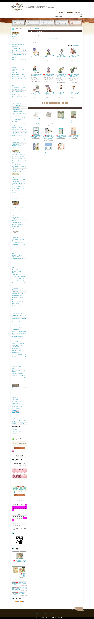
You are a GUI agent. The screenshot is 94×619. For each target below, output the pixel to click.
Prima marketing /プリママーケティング (19, 316)
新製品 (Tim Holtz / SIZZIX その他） (19, 44)
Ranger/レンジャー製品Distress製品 (19, 331)
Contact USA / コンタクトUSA (18, 119)
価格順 (74, 45)
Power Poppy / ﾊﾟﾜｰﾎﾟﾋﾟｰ (17, 311)
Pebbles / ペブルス (15, 303)
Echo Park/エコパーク (16, 181)
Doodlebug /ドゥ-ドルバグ (17, 171)
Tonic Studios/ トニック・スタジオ (18, 391)
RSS (17, 601)
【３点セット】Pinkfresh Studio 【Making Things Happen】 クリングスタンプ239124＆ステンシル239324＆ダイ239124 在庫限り (48, 121)
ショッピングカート (75, 23)
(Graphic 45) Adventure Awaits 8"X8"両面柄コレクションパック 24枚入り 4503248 (19, 588)
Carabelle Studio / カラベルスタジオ (19, 113)
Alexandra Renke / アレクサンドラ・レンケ (19, 85)
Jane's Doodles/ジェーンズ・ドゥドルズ (19, 234)
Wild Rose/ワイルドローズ (17, 406)
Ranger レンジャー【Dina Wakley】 (18, 343)
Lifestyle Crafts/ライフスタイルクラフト (19, 240)
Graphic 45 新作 (15, 34)
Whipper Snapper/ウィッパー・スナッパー (19, 404)
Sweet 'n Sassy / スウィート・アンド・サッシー (18, 371)
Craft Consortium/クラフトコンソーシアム (19, 136)
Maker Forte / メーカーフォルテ (18, 261)
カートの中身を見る (19, 448)
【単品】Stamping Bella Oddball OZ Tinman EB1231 (61, 56)
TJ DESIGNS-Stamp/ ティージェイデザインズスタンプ (19, 396)
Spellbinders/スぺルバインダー (18, 360)
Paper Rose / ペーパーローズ (17, 297)
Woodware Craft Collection (17, 408)
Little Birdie (14, 67)
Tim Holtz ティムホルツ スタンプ (19, 387)
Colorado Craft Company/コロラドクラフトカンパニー (19, 124)
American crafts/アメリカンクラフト (19, 74)
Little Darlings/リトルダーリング (18, 242)
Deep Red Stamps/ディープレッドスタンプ (19, 167)
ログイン (61, 12)
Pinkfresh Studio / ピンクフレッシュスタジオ (19, 322)
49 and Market (14, 72)
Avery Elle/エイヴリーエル (17, 89)
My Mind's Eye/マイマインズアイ (18, 276)
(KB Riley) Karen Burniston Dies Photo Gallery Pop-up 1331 (36, 136)
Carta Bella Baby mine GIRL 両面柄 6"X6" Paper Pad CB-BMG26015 (61, 152)
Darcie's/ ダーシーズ (16, 152)
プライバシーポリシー (55, 613)
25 (58, 102)
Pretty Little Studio (15, 329)
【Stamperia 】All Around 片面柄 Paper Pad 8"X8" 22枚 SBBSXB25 (19, 583)
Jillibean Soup (14, 228)
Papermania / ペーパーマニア (17, 293)
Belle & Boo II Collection (16, 36)
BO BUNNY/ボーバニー (16, 105)
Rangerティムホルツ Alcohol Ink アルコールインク (19, 334)
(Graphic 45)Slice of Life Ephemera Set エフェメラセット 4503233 (22, 575)
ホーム (19, 23)
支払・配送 (36, 613)
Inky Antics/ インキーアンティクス (18, 224)
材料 (13, 52)
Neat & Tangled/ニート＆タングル (18, 280)
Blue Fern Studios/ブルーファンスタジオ (19, 97)
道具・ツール (14, 57)
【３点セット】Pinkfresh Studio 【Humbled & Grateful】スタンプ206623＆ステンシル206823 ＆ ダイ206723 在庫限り (35, 121)
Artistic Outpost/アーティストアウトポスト (19, 70)
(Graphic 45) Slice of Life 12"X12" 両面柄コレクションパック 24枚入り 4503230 (15, 575)
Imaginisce (14, 220)
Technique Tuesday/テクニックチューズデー (19, 381)
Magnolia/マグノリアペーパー (18, 263)
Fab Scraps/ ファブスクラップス (18, 186)
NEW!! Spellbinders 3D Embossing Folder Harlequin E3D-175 (61, 136)
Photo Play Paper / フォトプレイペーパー (19, 319)
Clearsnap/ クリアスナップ (17, 46)
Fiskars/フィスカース (16, 190)
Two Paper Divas (15, 393)
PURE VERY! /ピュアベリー (17, 325)
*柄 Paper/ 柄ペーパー (16, 48)
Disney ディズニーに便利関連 (18, 156)
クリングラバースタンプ (54, 38)
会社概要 (15, 429)
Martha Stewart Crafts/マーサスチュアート (19, 272)
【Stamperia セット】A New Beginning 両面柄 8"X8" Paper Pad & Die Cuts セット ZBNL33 (19, 561)
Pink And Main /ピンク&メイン (18, 313)
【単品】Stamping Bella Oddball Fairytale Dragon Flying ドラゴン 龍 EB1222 (74, 76)
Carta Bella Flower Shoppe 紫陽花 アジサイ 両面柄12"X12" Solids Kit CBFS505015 (49, 152)
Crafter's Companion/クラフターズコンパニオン (19, 130)
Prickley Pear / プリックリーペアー (18, 327)
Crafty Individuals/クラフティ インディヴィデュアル (19, 133)
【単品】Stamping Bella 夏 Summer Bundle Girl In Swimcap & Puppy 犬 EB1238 (36, 57)
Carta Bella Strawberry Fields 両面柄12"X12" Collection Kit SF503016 (19, 593)
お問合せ (61, 23)
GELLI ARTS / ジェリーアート (18, 423)
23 (54, 102)
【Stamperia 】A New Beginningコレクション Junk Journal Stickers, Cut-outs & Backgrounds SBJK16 (73, 120)
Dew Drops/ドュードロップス (18, 164)
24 (56, 102)
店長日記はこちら (19, 497)
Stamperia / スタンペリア (17, 364)
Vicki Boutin (14, 63)
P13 (13, 299)
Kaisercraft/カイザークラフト (17, 237)
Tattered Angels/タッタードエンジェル (19, 375)
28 (65, 102)
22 (51, 102)
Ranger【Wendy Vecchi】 (16, 348)
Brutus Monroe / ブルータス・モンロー (19, 101)
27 (63, 102)
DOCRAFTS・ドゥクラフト (17, 169)
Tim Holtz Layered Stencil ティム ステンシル (19, 55)
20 (47, 102)
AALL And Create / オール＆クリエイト (19, 92)
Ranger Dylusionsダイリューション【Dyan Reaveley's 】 (18, 346)
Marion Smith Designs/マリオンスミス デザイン (19, 266)
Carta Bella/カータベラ (16, 107)
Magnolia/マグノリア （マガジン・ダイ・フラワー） (19, 256)
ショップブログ (47, 23)
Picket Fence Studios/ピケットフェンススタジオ (19, 306)
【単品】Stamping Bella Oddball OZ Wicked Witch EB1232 (49, 56)
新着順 (77, 45)
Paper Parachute (15, 291)
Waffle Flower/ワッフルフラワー (18, 401)
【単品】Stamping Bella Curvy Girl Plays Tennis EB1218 (61, 93)
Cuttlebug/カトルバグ (16, 147)
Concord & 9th (14, 121)
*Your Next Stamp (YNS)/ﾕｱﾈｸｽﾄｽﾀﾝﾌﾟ (19, 414)
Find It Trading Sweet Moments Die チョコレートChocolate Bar (73, 136)
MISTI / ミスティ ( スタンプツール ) (19, 50)
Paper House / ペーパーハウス (17, 295)
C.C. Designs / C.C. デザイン (17, 111)
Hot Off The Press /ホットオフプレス (19, 211)
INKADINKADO (15, 226)
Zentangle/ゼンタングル (16, 418)
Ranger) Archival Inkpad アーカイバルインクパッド (19, 337)
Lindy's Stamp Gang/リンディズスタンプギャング (19, 253)
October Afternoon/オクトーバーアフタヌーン (19, 283)
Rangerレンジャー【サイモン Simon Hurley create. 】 (19, 340)
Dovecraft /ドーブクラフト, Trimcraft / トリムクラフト (19, 161)
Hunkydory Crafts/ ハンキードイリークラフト (19, 218)
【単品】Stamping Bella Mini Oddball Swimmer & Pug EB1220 (36, 93)
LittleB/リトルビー (15, 247)
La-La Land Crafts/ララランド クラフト (19, 245)
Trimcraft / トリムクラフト (17, 389)
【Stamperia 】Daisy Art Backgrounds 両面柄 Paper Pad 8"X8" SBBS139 (61, 120)
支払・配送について (33, 23)
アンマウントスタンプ (37, 38)
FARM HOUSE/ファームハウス (18, 188)
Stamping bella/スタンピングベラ (18, 366)
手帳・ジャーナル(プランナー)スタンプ (19, 60)
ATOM (22, 601)
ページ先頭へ (79, 609)
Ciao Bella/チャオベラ (16, 115)
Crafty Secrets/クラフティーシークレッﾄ (19, 140)
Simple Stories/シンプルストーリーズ (19, 354)
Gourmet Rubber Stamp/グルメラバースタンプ (19, 195)
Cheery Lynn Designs (16, 109)
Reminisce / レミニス (16, 352)
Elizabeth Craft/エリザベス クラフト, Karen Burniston (19, 184)
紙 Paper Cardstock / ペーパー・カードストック (19, 41)
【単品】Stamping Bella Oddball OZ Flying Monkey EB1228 (74, 56)
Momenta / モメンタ (16, 274)
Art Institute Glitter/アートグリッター (19, 76)
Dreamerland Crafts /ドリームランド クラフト (19, 177)
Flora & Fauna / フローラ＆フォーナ (19, 192)
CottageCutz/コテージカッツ (17, 127)
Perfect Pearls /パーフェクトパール (18, 38)
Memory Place (14, 65)
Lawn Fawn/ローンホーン (17, 250)
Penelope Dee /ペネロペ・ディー (18, 309)
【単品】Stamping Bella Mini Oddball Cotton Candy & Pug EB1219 (48, 93)
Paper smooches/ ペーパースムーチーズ (19, 289)
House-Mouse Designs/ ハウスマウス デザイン (19, 214)
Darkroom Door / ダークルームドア (18, 154)
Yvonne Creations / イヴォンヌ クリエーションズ (19, 421)
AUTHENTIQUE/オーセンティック (19, 87)
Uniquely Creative (15, 399)
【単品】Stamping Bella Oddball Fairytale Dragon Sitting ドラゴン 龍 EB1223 (61, 76)
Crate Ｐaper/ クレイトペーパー (18, 142)
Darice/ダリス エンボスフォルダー (18, 158)
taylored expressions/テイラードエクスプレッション (19, 378)
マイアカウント (78, 12)
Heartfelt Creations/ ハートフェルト (18, 207)
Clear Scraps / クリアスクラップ (18, 117)
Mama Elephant (15, 269)
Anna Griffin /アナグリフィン (17, 82)
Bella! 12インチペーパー (16, 103)
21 (49, 102)
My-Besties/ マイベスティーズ (18, 278)
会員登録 (69, 12)
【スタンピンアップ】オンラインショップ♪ (19, 492)
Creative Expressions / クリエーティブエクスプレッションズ (19, 145)
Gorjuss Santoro (15, 198)
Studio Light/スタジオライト (17, 373)
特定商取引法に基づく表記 (44, 613)
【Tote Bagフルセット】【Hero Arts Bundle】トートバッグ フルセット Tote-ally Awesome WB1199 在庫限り (48, 137)
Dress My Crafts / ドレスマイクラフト (19, 179)
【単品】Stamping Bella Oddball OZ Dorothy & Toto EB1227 (36, 75)
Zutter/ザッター (15, 416)
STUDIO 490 (14, 368)
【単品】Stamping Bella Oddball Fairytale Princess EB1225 (49, 75)
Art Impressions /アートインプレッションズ (19, 79)
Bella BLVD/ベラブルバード (17, 94)
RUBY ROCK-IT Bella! (16, 350)
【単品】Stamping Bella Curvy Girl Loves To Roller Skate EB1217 (74, 93)
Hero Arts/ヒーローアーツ (17, 209)
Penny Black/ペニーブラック (17, 301)
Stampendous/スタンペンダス (17, 362)
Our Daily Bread (15, 286)
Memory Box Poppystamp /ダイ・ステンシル (19, 259)
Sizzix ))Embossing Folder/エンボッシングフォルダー (19, 357)
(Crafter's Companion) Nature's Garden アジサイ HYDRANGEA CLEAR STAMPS (36, 152)
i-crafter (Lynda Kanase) (16, 222)
